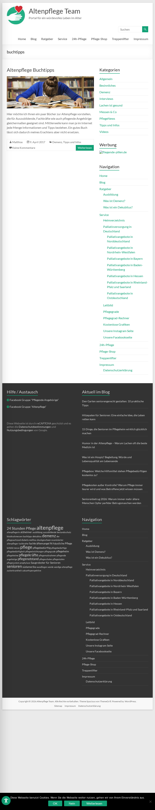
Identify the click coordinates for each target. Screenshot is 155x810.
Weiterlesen (85, 147)
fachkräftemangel (39, 543)
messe (17, 548)
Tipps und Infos (72, 142)
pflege (26, 547)
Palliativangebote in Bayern (125, 258)
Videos (103, 131)
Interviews (106, 98)
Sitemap (58, 705)
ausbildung (38, 532)
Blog (33, 39)
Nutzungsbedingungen (20, 430)
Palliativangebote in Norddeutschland (112, 580)
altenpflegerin (13, 532)
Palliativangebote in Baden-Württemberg (114, 597)
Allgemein (105, 79)
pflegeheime (12, 555)
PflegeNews (107, 118)
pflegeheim (62, 551)
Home (22, 39)
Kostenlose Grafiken (116, 324)
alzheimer (26, 532)
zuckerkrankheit (14, 570)
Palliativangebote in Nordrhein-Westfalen (114, 586)
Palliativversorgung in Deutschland (106, 575)
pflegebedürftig (42, 547)
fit (51, 543)
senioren (14, 566)
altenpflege (49, 527)
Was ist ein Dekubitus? (118, 207)
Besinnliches (107, 85)
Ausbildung (110, 194)
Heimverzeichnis (114, 220)
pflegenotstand (28, 559)
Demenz (57, 142)
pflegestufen (58, 559)
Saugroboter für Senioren (45, 562)
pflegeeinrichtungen (34, 551)
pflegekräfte (28, 555)
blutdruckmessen (14, 536)
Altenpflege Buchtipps (30, 70)
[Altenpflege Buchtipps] (50, 78)
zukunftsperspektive (31, 570)
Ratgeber (47, 39)
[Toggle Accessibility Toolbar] (6, 802)
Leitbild (108, 305)
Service (62, 39)
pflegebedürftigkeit (16, 551)
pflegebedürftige (59, 548)
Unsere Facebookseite (117, 337)
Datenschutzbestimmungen (35, 426)
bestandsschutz (64, 532)
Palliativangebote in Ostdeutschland (111, 615)
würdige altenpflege (63, 567)
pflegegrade (50, 551)
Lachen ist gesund (110, 105)
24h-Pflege (79, 39)
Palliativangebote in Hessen (125, 276)
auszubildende (49, 532)
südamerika (29, 566)
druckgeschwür (44, 540)
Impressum (141, 39)
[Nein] (150, 801)
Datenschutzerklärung (117, 370)
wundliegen (42, 567)
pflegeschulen (45, 559)
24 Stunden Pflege (21, 528)
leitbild (10, 548)
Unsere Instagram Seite (118, 331)
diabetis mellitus (28, 540)
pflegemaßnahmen (47, 555)
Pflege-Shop (99, 39)
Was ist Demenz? (114, 201)
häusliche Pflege (62, 543)
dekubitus (37, 536)
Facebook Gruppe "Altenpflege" (28, 406)
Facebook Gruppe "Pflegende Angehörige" (34, 400)
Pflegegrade (111, 311)
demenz (49, 535)
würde (50, 567)
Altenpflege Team (54, 11)
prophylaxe (25, 563)
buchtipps (27, 536)
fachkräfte (23, 543)
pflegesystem (13, 563)
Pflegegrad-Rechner (116, 318)
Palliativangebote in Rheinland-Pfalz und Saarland (119, 609)
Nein (72, 803)
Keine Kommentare (23, 147)
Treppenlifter (120, 39)
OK (55, 803)
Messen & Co (108, 112)
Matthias (17, 142)
